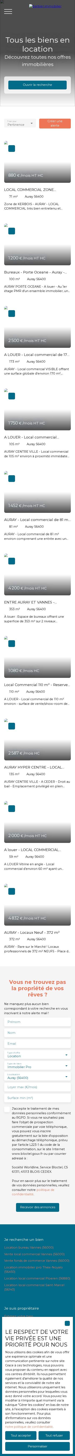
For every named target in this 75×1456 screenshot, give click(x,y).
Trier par (11, 121)
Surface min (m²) (20, 1098)
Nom (11, 1033)
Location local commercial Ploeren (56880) (37, 1278)
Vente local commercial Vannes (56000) (34, 1254)
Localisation (13, 1074)
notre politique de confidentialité (29, 1427)
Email (12, 1044)
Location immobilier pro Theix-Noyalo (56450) (33, 1269)
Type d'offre (13, 1052)
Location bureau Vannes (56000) (29, 1247)
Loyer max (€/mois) (22, 1087)
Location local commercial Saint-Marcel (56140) (34, 1287)
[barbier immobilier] (50, 11)
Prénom (14, 1022)
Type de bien (14, 1063)
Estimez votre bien (18, 1316)
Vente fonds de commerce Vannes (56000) (36, 1261)
